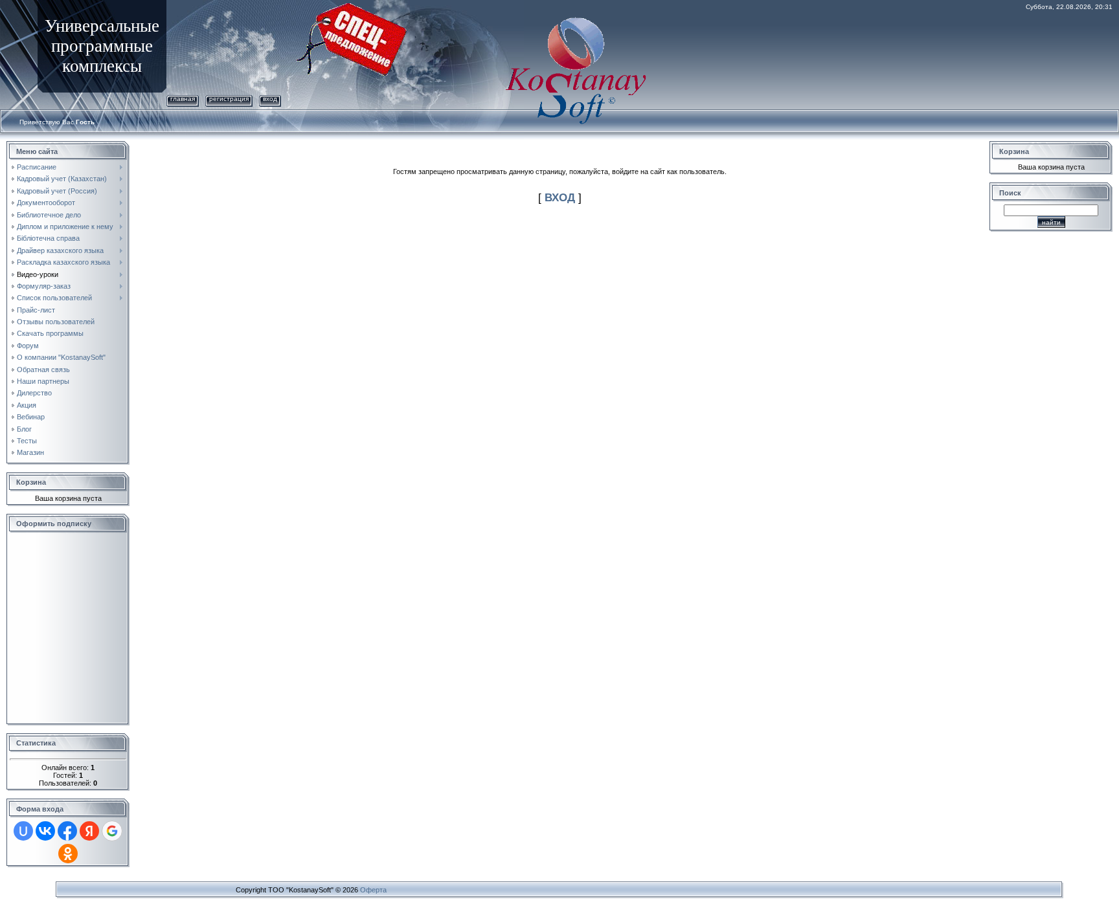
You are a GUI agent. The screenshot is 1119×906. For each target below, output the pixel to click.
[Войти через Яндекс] (89, 831)
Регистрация (229, 98)
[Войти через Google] (112, 831)
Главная (182, 98)
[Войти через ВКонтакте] (45, 831)
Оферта (373, 890)
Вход (270, 98)
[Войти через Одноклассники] (68, 853)
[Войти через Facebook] (67, 831)
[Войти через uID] (23, 831)
